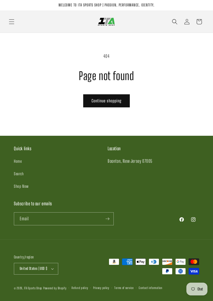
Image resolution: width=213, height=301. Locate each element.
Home (18, 161)
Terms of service (123, 288)
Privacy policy (101, 288)
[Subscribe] (107, 218)
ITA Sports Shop (33, 288)
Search (19, 173)
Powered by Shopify (55, 288)
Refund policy (80, 288)
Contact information (150, 288)
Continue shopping (106, 100)
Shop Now (21, 186)
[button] (12, 22)
